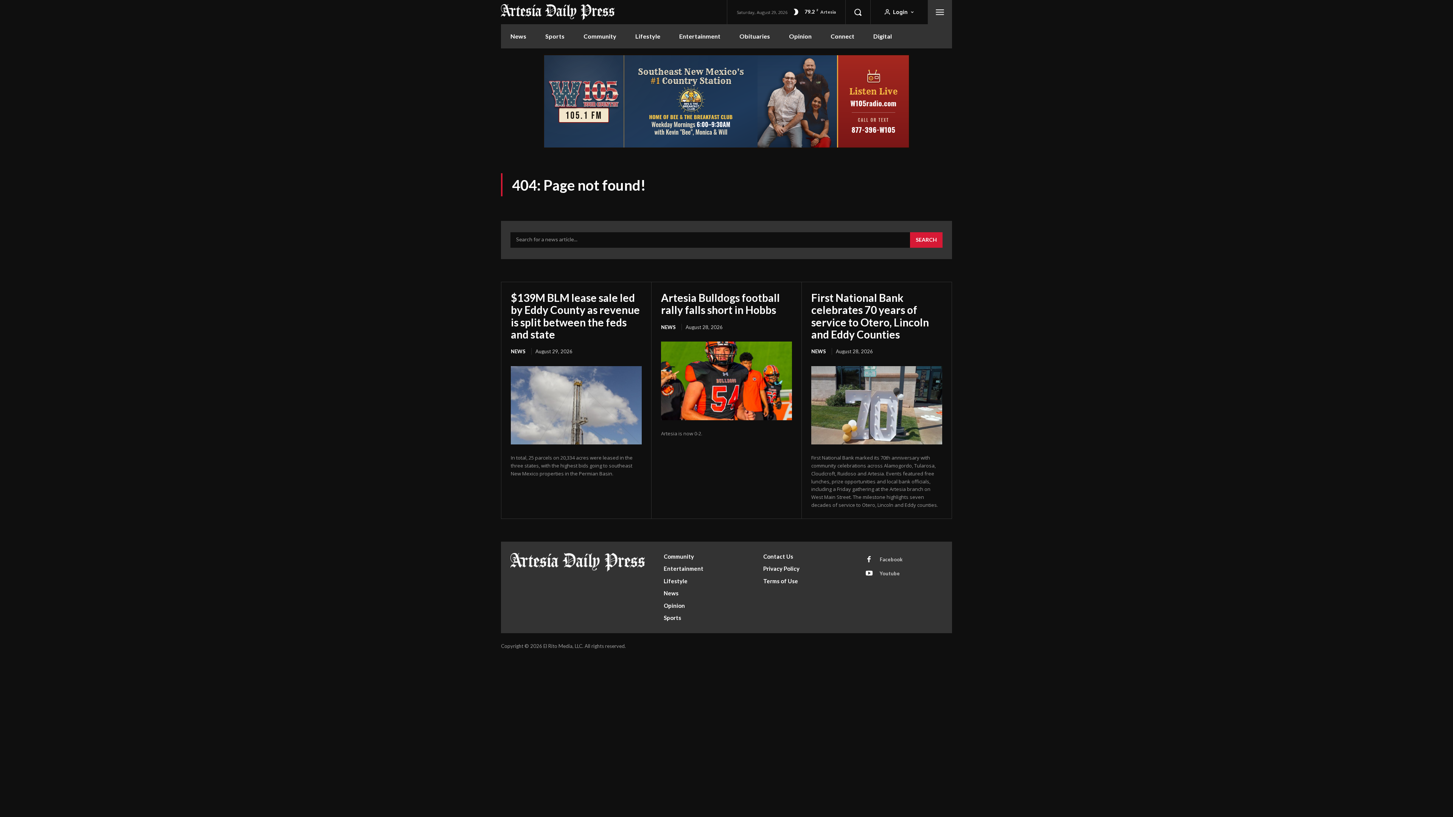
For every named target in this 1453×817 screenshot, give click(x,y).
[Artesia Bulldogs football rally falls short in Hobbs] (726, 381)
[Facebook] (869, 560)
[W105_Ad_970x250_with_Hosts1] (726, 146)
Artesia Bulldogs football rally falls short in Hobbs (720, 303)
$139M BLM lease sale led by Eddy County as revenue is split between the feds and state (575, 316)
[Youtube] (869, 574)
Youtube (890, 573)
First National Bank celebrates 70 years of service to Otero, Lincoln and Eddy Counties (870, 316)
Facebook (891, 559)
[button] (858, 12)
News (518, 351)
